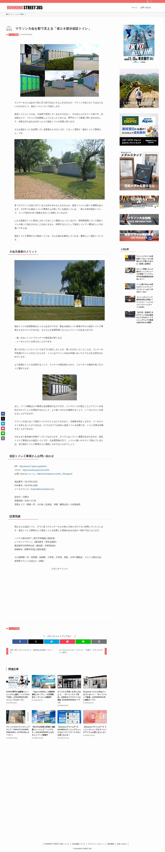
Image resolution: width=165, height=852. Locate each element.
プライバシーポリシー (96, 844)
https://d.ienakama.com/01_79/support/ (54, 474)
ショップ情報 (13, 34)
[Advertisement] (59, 597)
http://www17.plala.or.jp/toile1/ (33, 466)
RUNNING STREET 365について (56, 844)
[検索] (151, 1)
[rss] (147, 1)
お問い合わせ (122, 844)
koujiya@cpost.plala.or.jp (42, 489)
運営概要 (110, 844)
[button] (20, 641)
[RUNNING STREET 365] (24, 7)
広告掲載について (78, 844)
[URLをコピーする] (99, 641)
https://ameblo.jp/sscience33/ (36, 470)
